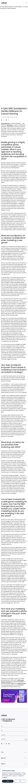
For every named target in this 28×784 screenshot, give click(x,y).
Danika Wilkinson (5, 123)
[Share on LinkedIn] (6, 120)
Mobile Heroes (21, 683)
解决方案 (3, 758)
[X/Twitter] (4, 743)
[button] (26, 3)
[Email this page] (1, 120)
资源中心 (3, 764)
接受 (8, 781)
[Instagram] (6, 743)
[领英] (1, 743)
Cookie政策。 (5, 777)
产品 (2, 752)
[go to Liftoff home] (4, 3)
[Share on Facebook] (8, 120)
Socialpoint (10, 125)
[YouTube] (9, 743)
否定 (20, 781)
